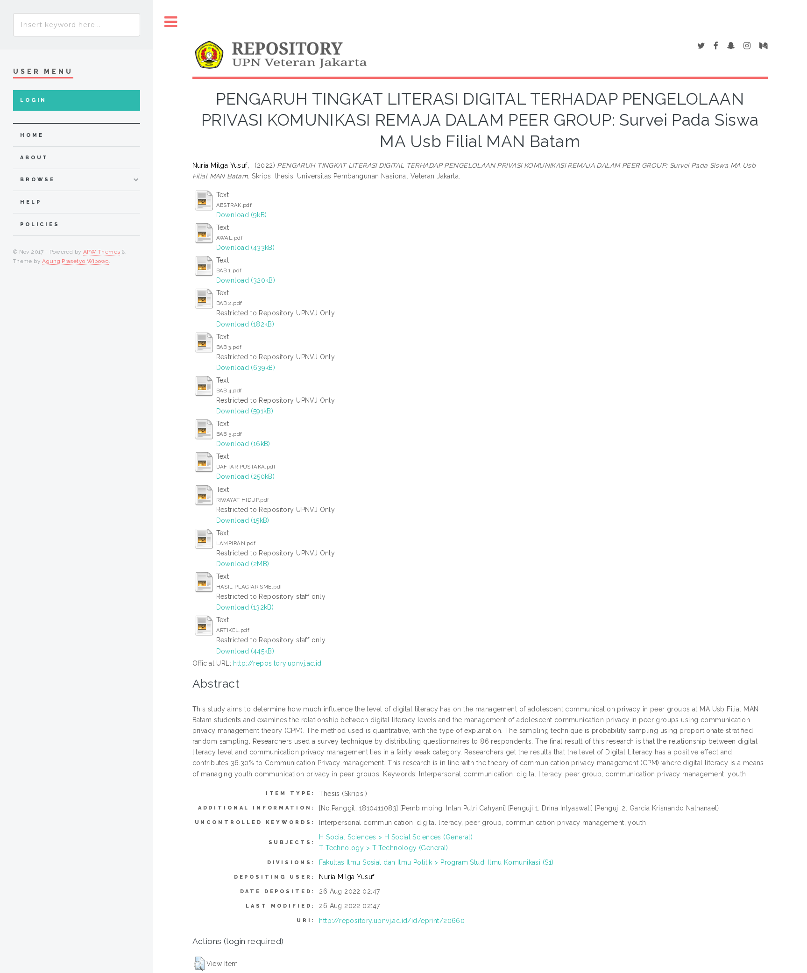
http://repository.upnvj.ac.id (277, 663)
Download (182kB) (245, 324)
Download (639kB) (246, 367)
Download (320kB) (246, 280)
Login (33, 100)
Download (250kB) (245, 476)
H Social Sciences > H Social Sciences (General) (396, 837)
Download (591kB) (245, 411)
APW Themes (101, 252)
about (34, 158)
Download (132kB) (245, 607)
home (31, 135)
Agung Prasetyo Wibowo (75, 261)
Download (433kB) (245, 247)
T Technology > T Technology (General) (383, 848)
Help (30, 202)
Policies (40, 224)
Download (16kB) (243, 443)
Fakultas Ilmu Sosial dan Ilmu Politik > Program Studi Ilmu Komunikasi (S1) (436, 862)
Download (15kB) (242, 520)
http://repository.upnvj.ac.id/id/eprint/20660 (392, 920)
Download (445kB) (245, 651)
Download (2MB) (242, 564)
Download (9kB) (241, 215)
